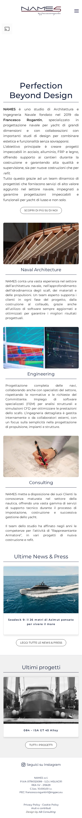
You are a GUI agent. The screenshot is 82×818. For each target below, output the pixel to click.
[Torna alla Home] (41, 11)
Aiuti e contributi (41, 808)
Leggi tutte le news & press (41, 642)
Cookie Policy (50, 804)
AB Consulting (47, 811)
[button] (76, 11)
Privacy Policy (32, 804)
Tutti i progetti (41, 745)
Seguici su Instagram (44, 764)
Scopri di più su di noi (41, 210)
